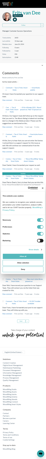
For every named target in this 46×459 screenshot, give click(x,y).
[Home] (7, 4)
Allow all (23, 256)
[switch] (40, 227)
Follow (23, 25)
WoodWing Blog (9, 449)
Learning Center (9, 423)
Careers (6, 421)
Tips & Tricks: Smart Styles (14, 110)
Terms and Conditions (11, 435)
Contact (6, 413)
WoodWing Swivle (10, 394)
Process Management (11, 378)
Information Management (12, 373)
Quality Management (11, 380)
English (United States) (13, 352)
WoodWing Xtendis (10, 399)
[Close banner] (42, 188)
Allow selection (23, 263)
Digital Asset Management (13, 365)
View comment (7, 100)
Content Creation (9, 363)
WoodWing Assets (10, 392)
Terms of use (7, 437)
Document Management (12, 370)
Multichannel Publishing (12, 368)
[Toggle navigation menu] (40, 4)
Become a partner (9, 418)
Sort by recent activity (9, 82)
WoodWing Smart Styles (12, 404)
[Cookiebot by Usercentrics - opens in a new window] (28, 188)
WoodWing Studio (10, 389)
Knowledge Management (12, 375)
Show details (34, 250)
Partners (6, 416)
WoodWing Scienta (10, 397)
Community (7, 110)
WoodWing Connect (10, 402)
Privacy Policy (8, 432)
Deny (23, 269)
